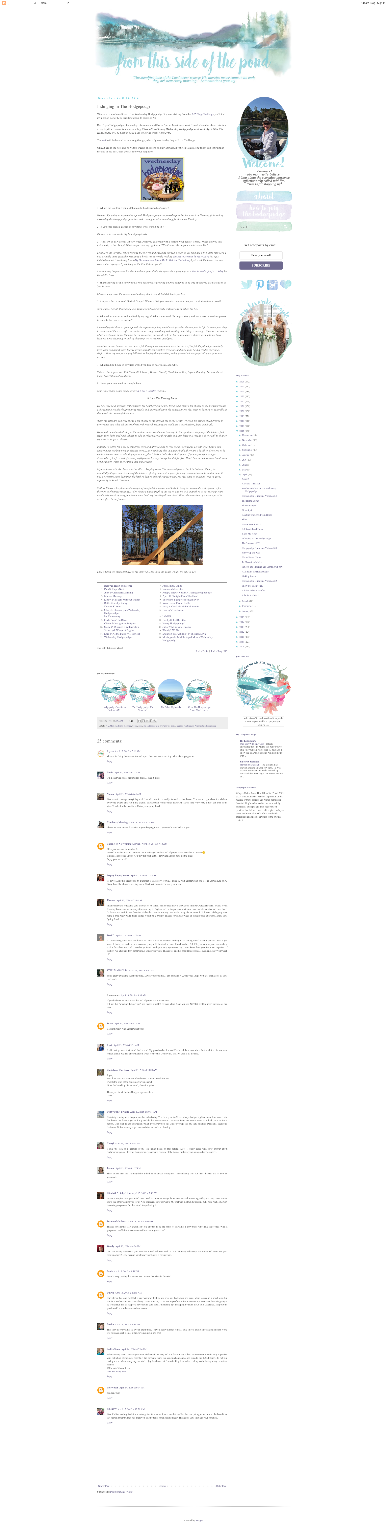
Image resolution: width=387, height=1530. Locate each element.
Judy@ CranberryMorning (118, 592)
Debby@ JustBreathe (174, 620)
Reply (109, 761)
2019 (242, 416)
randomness (189, 725)
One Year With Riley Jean (252, 743)
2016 (242, 430)
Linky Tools (202, 651)
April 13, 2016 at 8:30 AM (142, 970)
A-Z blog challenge (114, 725)
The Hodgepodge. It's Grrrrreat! (142, 708)
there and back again (250, 764)
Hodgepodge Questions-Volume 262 (259, 580)
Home (163, 1485)
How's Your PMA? (251, 524)
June (244, 464)
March (245, 601)
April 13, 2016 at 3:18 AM (127, 751)
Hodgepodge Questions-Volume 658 (114, 708)
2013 (242, 626)
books (134, 725)
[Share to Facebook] (151, 721)
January (246, 610)
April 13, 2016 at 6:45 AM (128, 794)
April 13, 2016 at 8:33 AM (133, 995)
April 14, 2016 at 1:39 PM (127, 1324)
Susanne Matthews (117, 1221)
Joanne (110, 1168)
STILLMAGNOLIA (117, 970)
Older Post (221, 1485)
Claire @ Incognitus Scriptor (119, 623)
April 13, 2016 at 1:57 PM (128, 1168)
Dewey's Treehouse (172, 610)
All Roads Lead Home (252, 528)
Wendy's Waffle (170, 630)
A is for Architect (250, 595)
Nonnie (110, 794)
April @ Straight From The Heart (180, 596)
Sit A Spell (247, 510)
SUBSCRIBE (261, 265)
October (246, 444)
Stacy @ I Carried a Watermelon (121, 627)
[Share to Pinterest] (155, 721)
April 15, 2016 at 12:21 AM (131, 1409)
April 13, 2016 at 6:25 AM (127, 772)
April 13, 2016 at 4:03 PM (140, 1221)
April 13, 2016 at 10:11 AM (143, 1111)
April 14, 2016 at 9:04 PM (132, 1387)
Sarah (110, 1023)
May (244, 469)
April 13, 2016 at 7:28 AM (143, 875)
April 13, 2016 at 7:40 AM (129, 900)
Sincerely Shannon (249, 761)
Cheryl (110, 1143)
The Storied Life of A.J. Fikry (207, 271)
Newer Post (103, 1485)
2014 (242, 622)
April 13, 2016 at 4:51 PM (126, 1271)
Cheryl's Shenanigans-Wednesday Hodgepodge (122, 611)
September (247, 449)
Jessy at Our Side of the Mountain (180, 606)
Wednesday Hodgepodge (118, 637)
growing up (165, 725)
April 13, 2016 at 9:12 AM (127, 1023)
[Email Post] (130, 720)
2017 (242, 425)
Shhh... (245, 519)
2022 (242, 401)
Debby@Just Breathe (118, 1111)
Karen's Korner (112, 606)
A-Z (104, 140)
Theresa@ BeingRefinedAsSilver (180, 599)
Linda (110, 772)
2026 (242, 381)
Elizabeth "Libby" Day (119, 1193)
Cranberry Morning (117, 822)
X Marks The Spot (251, 483)
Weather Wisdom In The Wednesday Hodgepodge (259, 490)
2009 (242, 646)
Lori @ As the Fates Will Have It (122, 633)
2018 (242, 420)
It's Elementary (112, 616)
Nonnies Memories (172, 589)
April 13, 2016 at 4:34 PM (127, 1246)
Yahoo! (245, 478)
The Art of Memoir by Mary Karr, (191, 256)
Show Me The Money (252, 585)
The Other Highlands (171, 707)
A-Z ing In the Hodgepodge (255, 571)
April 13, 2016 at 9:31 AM (126, 1045)
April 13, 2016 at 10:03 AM (143, 1069)
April (109, 1045)
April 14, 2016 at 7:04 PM (134, 1349)
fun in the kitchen (151, 725)
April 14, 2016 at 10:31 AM (128, 1292)
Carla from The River (115, 620)
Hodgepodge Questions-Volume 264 (259, 495)
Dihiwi (110, 1292)
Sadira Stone (113, 1349)
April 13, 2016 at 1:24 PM (127, 1143)
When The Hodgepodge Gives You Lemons (199, 708)
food (140, 725)
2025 (242, 386)
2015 (242, 617)
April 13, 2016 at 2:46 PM (144, 1193)
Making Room (249, 576)
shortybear (112, 1387)
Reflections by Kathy (115, 603)
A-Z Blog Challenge (202, 114)
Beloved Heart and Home (118, 585)
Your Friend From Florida (176, 603)
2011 (242, 636)
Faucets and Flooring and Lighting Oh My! (262, 566)
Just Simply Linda (172, 585)
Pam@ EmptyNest (114, 589)
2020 (242, 411)
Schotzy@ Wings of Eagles (119, 630)
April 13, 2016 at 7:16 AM (141, 822)
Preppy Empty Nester (118, 875)
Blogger (199, 1520)
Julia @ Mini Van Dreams (176, 627)
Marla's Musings (113, 596)
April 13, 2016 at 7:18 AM (154, 843)
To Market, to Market (252, 562)
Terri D (110, 935)
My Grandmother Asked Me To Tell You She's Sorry (163, 260)
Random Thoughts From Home (257, 514)
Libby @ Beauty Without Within (122, 599)
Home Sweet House (251, 557)
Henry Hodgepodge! (173, 623)
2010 (242, 641)
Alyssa (110, 751)
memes (180, 725)
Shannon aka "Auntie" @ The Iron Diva (184, 633)
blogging (127, 725)
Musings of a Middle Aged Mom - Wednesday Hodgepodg (187, 638)
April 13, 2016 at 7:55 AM (128, 935)
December (247, 435)
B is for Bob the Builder (253, 590)
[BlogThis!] (143, 721)
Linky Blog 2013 (219, 651)
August (246, 454)
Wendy (110, 1246)
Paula (110, 1271)
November (247, 440)
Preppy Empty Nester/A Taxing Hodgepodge (187, 592)
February (247, 605)
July (244, 459)
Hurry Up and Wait (251, 552)
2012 (242, 631)
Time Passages (249, 505)
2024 (242, 391)
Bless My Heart (249, 533)
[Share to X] (147, 721)
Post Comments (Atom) (121, 1491)
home (173, 725)
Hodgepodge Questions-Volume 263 (259, 547)
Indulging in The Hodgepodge (256, 538)
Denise (110, 1324)
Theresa (111, 900)
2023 (242, 396)
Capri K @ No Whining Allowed (123, 843)
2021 (242, 406)
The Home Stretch (250, 500)
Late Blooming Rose (116, 1371)
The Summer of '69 (251, 543)
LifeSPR (167, 616)
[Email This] (139, 721)
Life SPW (112, 1409)
